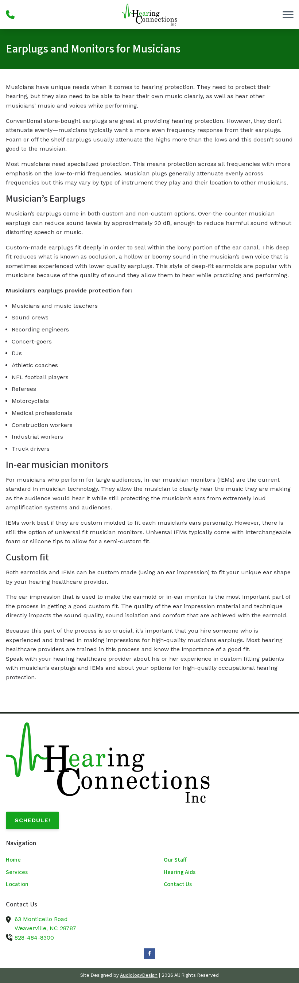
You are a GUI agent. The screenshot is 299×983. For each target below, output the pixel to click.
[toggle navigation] (288, 14)
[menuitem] (70, 860)
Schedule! (32, 820)
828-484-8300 (34, 937)
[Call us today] (10, 14)
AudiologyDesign (139, 975)
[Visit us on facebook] (149, 953)
